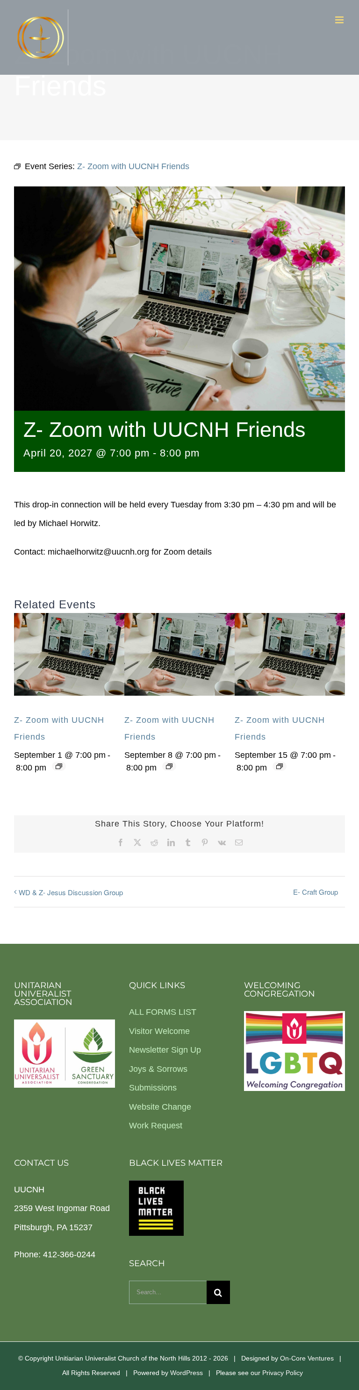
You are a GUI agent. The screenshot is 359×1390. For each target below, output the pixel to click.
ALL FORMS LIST (162, 1012)
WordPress (186, 1372)
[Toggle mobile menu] (340, 20)
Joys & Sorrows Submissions (158, 1078)
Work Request (155, 1125)
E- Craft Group (315, 892)
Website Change (160, 1107)
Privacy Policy (282, 1372)
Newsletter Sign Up (165, 1050)
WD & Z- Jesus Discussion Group (71, 892)
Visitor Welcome (159, 1031)
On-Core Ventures (307, 1358)
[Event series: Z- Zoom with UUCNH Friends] (59, 766)
